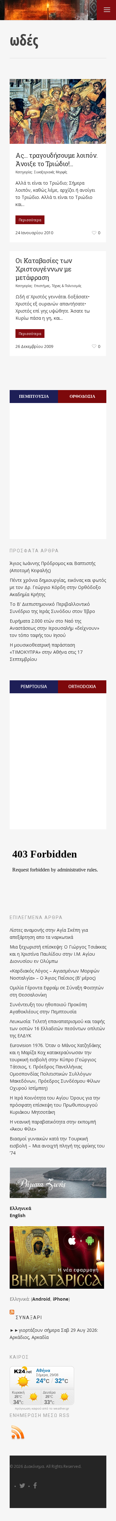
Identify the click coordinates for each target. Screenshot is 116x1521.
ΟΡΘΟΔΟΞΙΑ (82, 396)
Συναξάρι (29, 1317)
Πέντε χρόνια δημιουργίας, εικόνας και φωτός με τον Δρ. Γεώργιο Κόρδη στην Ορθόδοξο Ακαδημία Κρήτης (58, 587)
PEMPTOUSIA (34, 686)
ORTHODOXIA (82, 686)
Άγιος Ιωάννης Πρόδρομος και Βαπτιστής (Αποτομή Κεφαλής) (52, 566)
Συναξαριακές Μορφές (50, 172)
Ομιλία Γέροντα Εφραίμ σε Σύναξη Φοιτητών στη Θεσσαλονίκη (57, 991)
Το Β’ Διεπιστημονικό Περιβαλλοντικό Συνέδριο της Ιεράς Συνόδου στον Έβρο (52, 607)
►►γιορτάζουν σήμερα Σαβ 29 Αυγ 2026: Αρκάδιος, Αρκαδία (54, 1333)
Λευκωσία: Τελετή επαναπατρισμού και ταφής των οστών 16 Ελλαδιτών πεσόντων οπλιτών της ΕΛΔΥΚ (57, 1028)
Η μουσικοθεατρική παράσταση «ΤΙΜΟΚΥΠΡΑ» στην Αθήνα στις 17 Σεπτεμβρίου (46, 652)
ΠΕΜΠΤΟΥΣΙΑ (34, 396)
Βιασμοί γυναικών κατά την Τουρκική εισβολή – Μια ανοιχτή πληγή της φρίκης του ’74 (57, 1145)
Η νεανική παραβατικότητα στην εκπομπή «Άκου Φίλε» (53, 1125)
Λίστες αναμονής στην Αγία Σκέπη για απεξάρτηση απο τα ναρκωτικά (49, 933)
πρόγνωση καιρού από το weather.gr (42, 1408)
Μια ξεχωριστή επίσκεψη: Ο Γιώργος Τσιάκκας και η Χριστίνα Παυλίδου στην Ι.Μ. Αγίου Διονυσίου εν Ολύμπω (58, 954)
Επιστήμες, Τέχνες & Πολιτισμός (58, 285)
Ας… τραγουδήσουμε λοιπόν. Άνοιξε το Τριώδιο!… (56, 159)
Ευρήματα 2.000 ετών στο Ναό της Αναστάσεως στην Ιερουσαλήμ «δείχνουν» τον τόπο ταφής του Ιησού (54, 628)
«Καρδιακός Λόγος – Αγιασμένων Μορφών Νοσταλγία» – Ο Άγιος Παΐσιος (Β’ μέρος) (55, 974)
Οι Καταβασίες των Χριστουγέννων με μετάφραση (43, 269)
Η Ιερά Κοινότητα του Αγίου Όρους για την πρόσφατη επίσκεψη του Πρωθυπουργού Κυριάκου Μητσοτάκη (55, 1105)
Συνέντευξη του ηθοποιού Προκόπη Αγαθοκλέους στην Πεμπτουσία (48, 1008)
